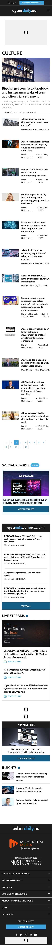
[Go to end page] (26, 447)
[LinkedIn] (21, 934)
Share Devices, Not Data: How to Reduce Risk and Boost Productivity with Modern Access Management (25, 654)
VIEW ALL (26, 606)
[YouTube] (35, 934)
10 (16, 447)
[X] (26, 934)
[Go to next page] (21, 447)
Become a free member (31, 2)
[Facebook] (16, 934)
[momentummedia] (26, 845)
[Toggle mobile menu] (48, 11)
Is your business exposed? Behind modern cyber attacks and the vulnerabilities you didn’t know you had (26, 688)
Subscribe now (26, 758)
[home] (26, 828)
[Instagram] (30, 934)
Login (13, 3)
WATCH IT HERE (14, 661)
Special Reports (20, 465)
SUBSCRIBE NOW (26, 927)
